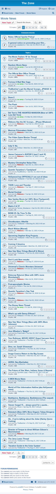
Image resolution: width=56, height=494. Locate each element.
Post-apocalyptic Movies (19, 284)
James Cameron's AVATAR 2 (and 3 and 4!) (27, 154)
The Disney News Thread (19, 305)
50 (44, 61)
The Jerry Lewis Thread (18, 439)
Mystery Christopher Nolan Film (22, 163)
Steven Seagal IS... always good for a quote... (28, 405)
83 (53, 70)
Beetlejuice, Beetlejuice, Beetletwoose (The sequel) (30, 398)
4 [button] (32, 27)
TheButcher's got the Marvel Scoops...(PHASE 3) (29, 89)
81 (47, 70)
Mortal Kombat (14, 192)
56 (47, 78)
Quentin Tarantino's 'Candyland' (22, 170)
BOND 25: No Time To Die (19, 213)
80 (44, 70)
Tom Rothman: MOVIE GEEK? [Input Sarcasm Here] (31, 338)
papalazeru (21, 45)
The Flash (12, 104)
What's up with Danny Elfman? (21, 314)
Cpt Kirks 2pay (22, 372)
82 (50, 70)
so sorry (20, 67)
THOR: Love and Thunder (19, 185)
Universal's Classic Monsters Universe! (25, 267)
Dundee (11, 298)
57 (50, 78)
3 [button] (29, 27)
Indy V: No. (13, 146)
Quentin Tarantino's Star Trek (21, 291)
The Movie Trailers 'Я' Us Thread (22, 57)
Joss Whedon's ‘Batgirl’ (18, 331)
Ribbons (20, 59)
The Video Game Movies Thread (22, 137)
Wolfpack (20, 91)
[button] (19, 27)
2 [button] (26, 27)
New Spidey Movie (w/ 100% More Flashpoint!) (28, 199)
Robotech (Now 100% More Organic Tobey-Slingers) (31, 412)
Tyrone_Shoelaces (23, 208)
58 (53, 78)
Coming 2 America (16, 244)
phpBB (20, 487)
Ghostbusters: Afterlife (18, 222)
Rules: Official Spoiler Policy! (21, 37)
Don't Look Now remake (18, 260)
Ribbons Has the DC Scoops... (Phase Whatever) (29, 122)
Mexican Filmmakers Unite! (20, 130)
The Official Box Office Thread (21, 73)
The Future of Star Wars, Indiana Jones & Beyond (30, 370)
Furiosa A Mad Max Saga (19, 82)
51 (47, 61)
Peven (19, 286)
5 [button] (36, 27)
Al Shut (19, 139)
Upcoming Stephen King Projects (23, 236)
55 (44, 78)
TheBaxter (21, 179)
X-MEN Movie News (16, 379)
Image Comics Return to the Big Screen (25, 354)
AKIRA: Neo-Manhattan (18, 362)
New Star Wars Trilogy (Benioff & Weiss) (26, 251)
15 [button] (42, 27)
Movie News (8, 18)
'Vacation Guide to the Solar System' (24, 446)
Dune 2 (11, 97)
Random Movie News (17, 65)
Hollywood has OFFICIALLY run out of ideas (28, 177)
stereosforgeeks (23, 39)
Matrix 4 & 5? (14, 206)
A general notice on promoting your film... (27, 43)
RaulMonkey (21, 172)
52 (50, 61)
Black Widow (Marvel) (17, 229)
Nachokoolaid (22, 246)
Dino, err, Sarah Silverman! (20, 347)
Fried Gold (21, 333)
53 (53, 61)
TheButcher (21, 340)
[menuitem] (7, 8)
